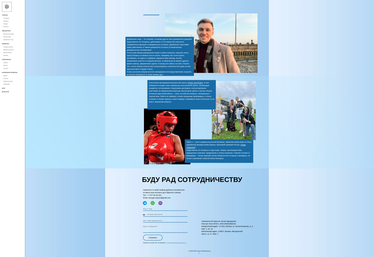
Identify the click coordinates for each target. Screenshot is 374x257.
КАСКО (5, 65)
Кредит (5, 75)
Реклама (5, 55)
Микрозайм (6, 84)
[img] (167, 136)
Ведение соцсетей (8, 49)
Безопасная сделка (8, 34)
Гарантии (5, 21)
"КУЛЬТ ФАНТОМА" (195, 83)
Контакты (6, 26)
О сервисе (6, 18)
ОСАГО (5, 62)
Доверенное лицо (8, 39)
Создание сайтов (8, 47)
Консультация (7, 36)
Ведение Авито (7, 52)
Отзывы (5, 24)
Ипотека (5, 68)
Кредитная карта (8, 81)
